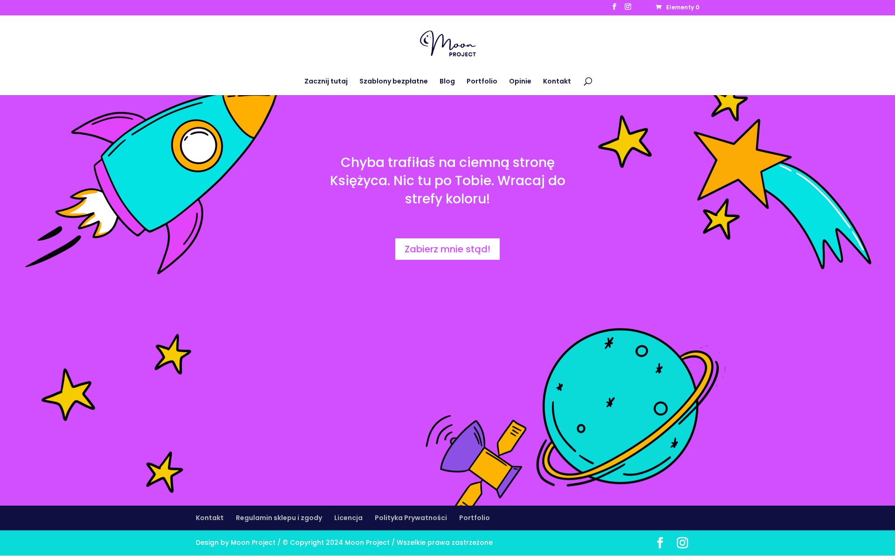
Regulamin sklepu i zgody (279, 517)
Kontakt (557, 82)
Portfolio (482, 82)
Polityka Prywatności (411, 517)
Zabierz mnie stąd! (447, 249)
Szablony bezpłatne (393, 82)
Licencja (348, 517)
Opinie (520, 82)
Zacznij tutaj (326, 82)
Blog (447, 82)
